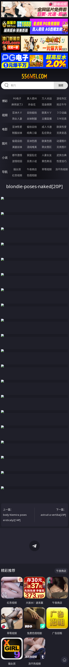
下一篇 (53, 512)
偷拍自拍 (32, 126)
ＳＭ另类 (62, 118)
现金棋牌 (47, 104)
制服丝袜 (17, 132)
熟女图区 (47, 147)
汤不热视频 (61, 169)
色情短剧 (32, 175)
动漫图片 (62, 141)
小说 (5, 158)
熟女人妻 (17, 118)
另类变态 (62, 132)
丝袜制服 (32, 118)
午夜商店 (32, 169)
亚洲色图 (32, 141)
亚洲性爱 (17, 126)
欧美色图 (47, 141)
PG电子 (17, 98)
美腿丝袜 (17, 147)
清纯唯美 (32, 147)
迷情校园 (17, 161)
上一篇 (15, 515)
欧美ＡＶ (47, 112)
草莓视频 (47, 169)
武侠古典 (62, 155)
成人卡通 (47, 126)
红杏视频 (17, 175)
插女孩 (17, 169)
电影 (5, 129)
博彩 (5, 101)
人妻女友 (47, 155)
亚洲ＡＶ (17, 112)
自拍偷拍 (32, 112)
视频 (5, 115)
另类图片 (62, 147)
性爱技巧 (62, 161)
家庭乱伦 (32, 155)
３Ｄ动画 (62, 112)
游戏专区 (62, 98)
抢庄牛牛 (62, 104)
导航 (5, 172)
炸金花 (32, 104)
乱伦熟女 (47, 132)
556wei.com (34, 76)
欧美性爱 (62, 126)
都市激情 (17, 155)
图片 (5, 143)
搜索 (60, 85)
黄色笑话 (47, 161)
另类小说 (32, 161)
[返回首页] (64, 659)
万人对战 (47, 98)
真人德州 (32, 98)
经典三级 (32, 132)
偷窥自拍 (17, 141)
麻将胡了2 (17, 104)
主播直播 (47, 118)
